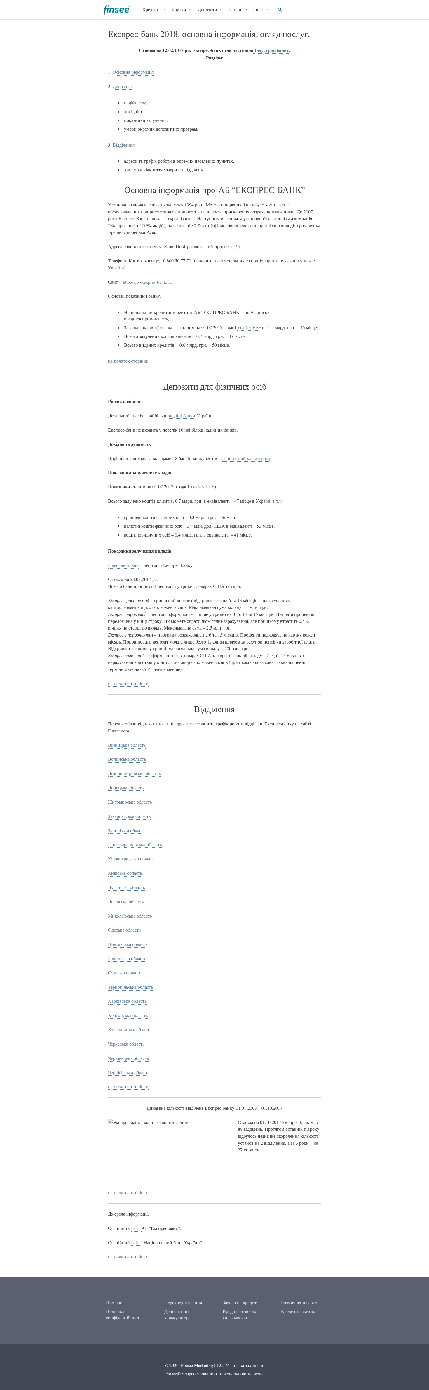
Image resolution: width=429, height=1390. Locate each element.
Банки (235, 9)
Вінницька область (127, 745)
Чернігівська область (128, 1072)
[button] (280, 10)
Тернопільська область (130, 987)
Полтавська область (127, 944)
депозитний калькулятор (246, 458)
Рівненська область (127, 958)
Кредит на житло (298, 1311)
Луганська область (126, 887)
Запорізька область (126, 830)
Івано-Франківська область (135, 844)
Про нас (114, 1302)
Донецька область (126, 787)
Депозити (207, 9)
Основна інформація (133, 72)
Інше (258, 9)
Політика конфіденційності (123, 1314)
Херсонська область (128, 1015)
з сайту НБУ (249, 327)
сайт (136, 1228)
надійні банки (181, 415)
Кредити (151, 9)
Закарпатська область (129, 816)
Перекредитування (183, 1302)
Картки (179, 9)
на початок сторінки (128, 361)
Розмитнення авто (299, 1302)
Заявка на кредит (240, 1302)
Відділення (124, 145)
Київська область (125, 873)
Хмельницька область (129, 1029)
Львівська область (126, 901)
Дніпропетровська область (134, 773)
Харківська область (127, 1001)
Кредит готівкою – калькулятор (241, 1314)
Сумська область (124, 973)
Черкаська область (126, 1044)
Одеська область (124, 930)
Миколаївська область (130, 916)
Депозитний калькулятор (176, 1314)
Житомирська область (130, 802)
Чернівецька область (128, 1058)
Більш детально (123, 565)
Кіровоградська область (131, 859)
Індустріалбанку (271, 50)
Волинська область (127, 759)
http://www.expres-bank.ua (147, 282)
